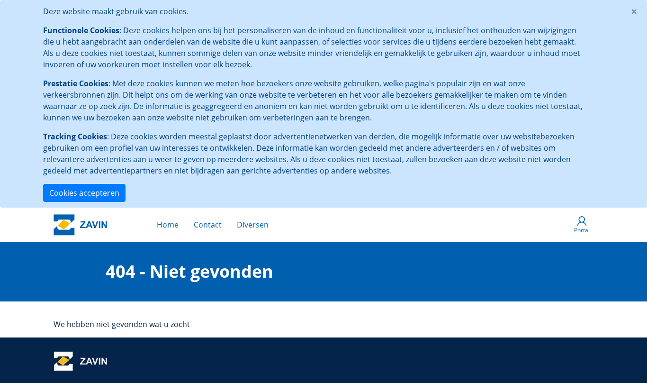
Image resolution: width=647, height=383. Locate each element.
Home (168, 224)
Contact (208, 224)
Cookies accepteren (84, 193)
